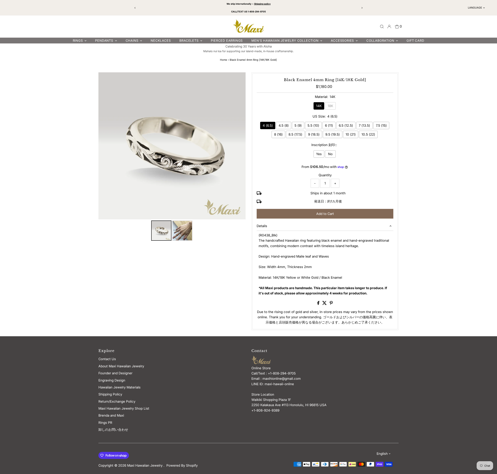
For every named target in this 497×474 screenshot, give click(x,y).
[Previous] (135, 7)
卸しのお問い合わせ (113, 430)
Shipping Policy (110, 394)
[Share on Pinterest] (331, 304)
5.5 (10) (313, 125)
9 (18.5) (314, 134)
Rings (78, 40)
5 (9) (298, 125)
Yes (319, 154)
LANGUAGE (475, 7)
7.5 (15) (381, 125)
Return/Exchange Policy (116, 401)
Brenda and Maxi (111, 415)
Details (262, 226)
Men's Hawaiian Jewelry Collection (285, 40)
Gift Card (415, 40)
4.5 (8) (284, 125)
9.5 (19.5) (332, 134)
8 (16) (278, 134)
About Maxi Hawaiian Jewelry (121, 366)
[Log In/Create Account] (389, 26)
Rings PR (105, 423)
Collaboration (380, 40)
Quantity (325, 175)
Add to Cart (325, 214)
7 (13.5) (364, 125)
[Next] (361, 7)
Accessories (343, 40)
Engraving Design (111, 380)
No (330, 154)
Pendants (104, 40)
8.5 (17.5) (295, 134)
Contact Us (107, 359)
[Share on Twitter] (325, 304)
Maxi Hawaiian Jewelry (145, 465)
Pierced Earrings (227, 40)
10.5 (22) (368, 134)
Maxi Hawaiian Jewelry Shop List (123, 408)
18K (330, 106)
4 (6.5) (268, 125)
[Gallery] (172, 157)
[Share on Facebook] (318, 304)
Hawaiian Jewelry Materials (119, 387)
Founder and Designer (115, 373)
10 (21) (351, 134)
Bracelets (189, 40)
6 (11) (329, 125)
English (382, 454)
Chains (132, 40)
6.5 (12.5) (346, 125)
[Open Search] (382, 26)
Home (223, 59)
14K (319, 106)
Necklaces (161, 40)
